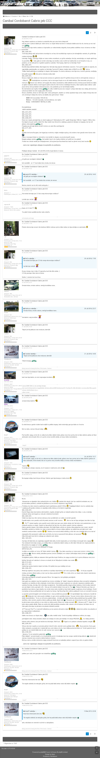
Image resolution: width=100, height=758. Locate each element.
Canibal (27, 354)
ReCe (27, 258)
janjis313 (28, 174)
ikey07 (27, 456)
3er (20, 16)
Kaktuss (28, 308)
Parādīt (34, 109)
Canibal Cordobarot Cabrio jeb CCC (27, 21)
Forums (85, 3)
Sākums (77, 3)
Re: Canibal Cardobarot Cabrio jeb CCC (35, 154)
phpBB (42, 752)
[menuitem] (46, 756)
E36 (32, 16)
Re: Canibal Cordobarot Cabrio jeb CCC (35, 189)
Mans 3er (26, 16)
